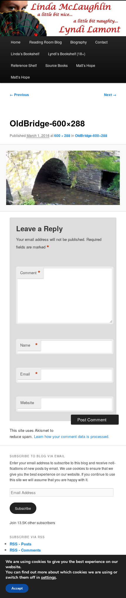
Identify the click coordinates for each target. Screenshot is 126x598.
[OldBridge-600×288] (63, 178)
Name (29, 345)
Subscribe (23, 508)
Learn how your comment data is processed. (71, 436)
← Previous (19, 94)
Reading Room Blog (45, 41)
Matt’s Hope (85, 65)
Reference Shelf (24, 65)
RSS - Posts (20, 544)
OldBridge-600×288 (91, 135)
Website (27, 402)
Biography (78, 41)
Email (29, 374)
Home (16, 41)
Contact (101, 41)
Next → (110, 94)
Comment (30, 272)
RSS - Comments (25, 550)
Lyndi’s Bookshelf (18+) (66, 53)
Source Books (56, 65)
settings (48, 577)
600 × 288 (62, 135)
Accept (17, 588)
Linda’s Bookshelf (25, 53)
